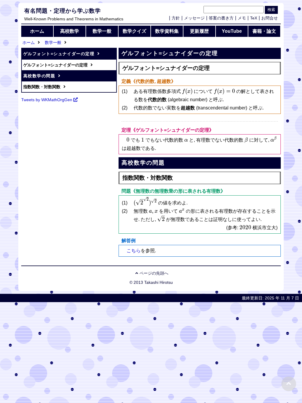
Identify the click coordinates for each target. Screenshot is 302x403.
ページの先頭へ (153, 273)
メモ (242, 18)
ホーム (37, 31)
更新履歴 (199, 31)
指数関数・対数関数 (41, 86)
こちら (134, 250)
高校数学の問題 (39, 75)
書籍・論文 (264, 31)
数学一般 (102, 31)
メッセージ (194, 18)
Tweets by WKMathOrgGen (46, 99)
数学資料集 (167, 31)
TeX (253, 18)
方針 (176, 18)
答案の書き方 (221, 18)
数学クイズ (134, 31)
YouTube (232, 31)
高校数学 (69, 31)
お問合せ (269, 18)
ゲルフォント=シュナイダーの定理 (58, 53)
